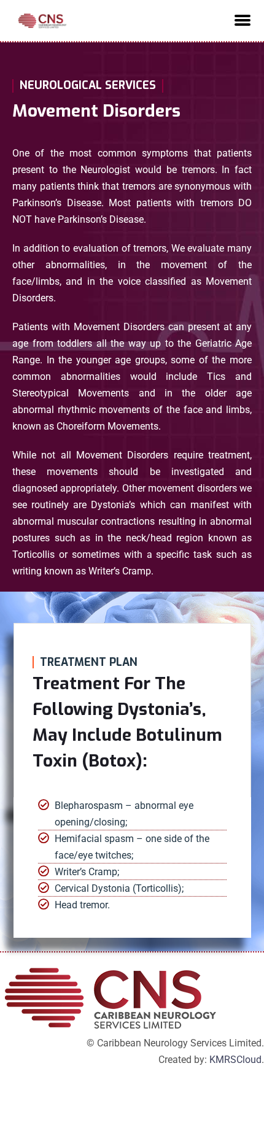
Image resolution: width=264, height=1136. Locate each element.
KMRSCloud (235, 1059)
